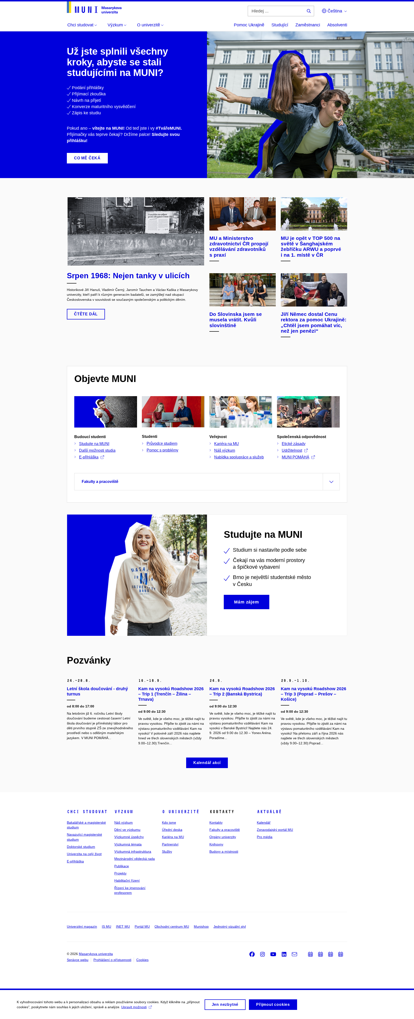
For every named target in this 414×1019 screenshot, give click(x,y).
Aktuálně (269, 811)
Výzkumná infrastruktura (132, 851)
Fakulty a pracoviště (224, 830)
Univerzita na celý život (84, 854)
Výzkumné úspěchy (129, 837)
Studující (279, 25)
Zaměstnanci (307, 25)
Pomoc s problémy (162, 450)
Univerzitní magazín (82, 926)
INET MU (123, 926)
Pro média (264, 837)
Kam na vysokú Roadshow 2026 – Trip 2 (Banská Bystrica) (242, 691)
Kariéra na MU (226, 444)
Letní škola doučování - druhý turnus (97, 691)
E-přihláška (88, 457)
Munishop (201, 926)
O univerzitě (180, 811)
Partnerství (170, 844)
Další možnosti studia (97, 450)
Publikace (121, 866)
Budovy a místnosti (223, 851)
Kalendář (263, 822)
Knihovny (216, 844)
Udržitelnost (292, 450)
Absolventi (337, 25)
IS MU (106, 926)
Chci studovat (87, 811)
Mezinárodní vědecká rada (134, 859)
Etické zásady (293, 444)
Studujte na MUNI (94, 444)
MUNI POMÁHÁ (295, 457)
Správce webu (77, 960)
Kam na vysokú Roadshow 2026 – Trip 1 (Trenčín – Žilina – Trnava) (171, 694)
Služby (167, 851)
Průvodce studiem (162, 443)
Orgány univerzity (222, 837)
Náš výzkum (224, 450)
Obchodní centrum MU (172, 926)
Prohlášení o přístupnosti (112, 960)
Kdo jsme (169, 822)
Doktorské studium (81, 847)
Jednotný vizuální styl (229, 926)
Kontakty (216, 822)
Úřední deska (172, 830)
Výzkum (123, 811)
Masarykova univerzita (96, 954)
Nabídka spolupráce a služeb (239, 457)
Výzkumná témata (128, 844)
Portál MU (142, 926)
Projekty (120, 873)
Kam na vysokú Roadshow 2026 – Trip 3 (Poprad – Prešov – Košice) (313, 694)
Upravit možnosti (134, 1007)
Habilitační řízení (127, 880)
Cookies (142, 960)
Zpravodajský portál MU (275, 830)
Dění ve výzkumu (127, 830)
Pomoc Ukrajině (249, 25)
